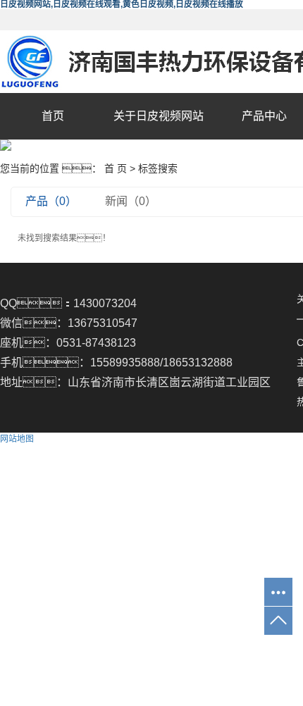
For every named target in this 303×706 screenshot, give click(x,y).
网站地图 (17, 439)
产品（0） (51, 201)
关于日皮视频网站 (158, 116)
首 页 (115, 168)
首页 (53, 116)
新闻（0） (130, 201)
